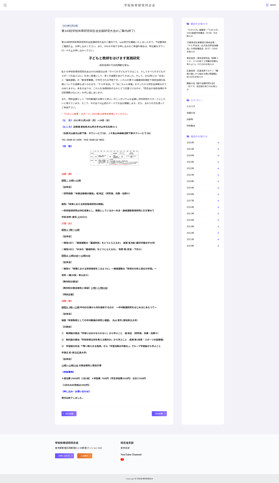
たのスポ (191, 106)
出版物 (190, 119)
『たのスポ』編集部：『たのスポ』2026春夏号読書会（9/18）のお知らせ (202, 33)
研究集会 (191, 125)
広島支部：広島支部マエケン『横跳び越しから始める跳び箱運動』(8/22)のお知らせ (202, 73)
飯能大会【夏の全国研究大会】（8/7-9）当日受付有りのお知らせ (202, 86)
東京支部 (125, 448)
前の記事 (69, 413)
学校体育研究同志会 (139, 5)
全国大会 (191, 113)
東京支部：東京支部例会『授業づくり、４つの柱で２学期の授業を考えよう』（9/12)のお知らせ (202, 61)
